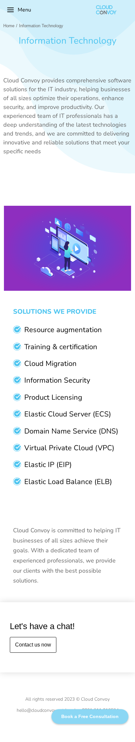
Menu (24, 9)
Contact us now (33, 644)
